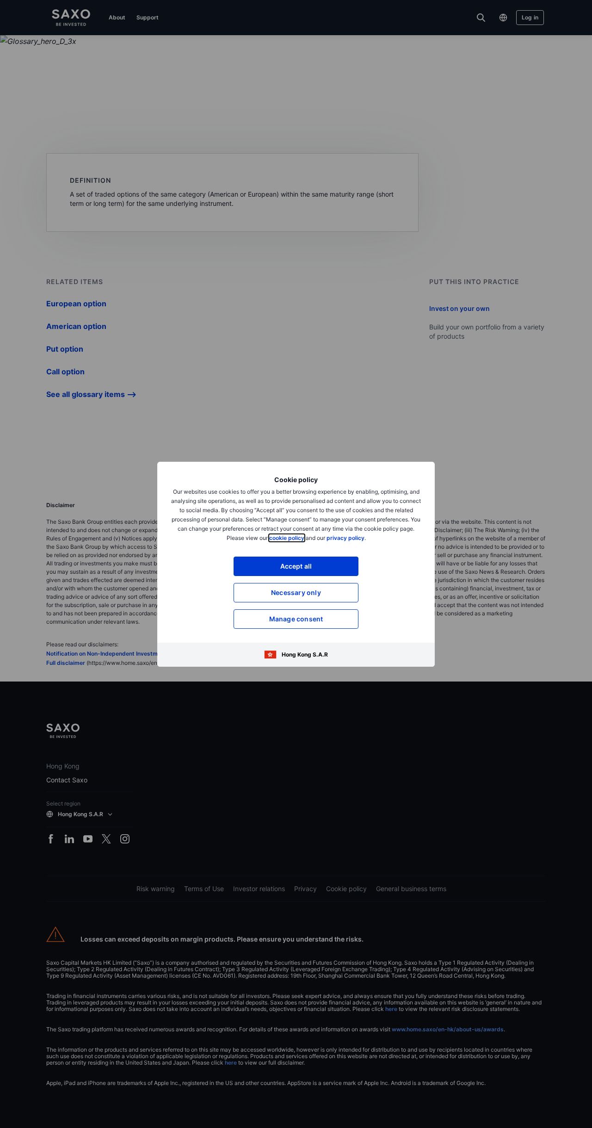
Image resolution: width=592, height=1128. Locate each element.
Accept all (296, 566)
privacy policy (345, 537)
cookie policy (286, 537)
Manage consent (296, 619)
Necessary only (296, 592)
